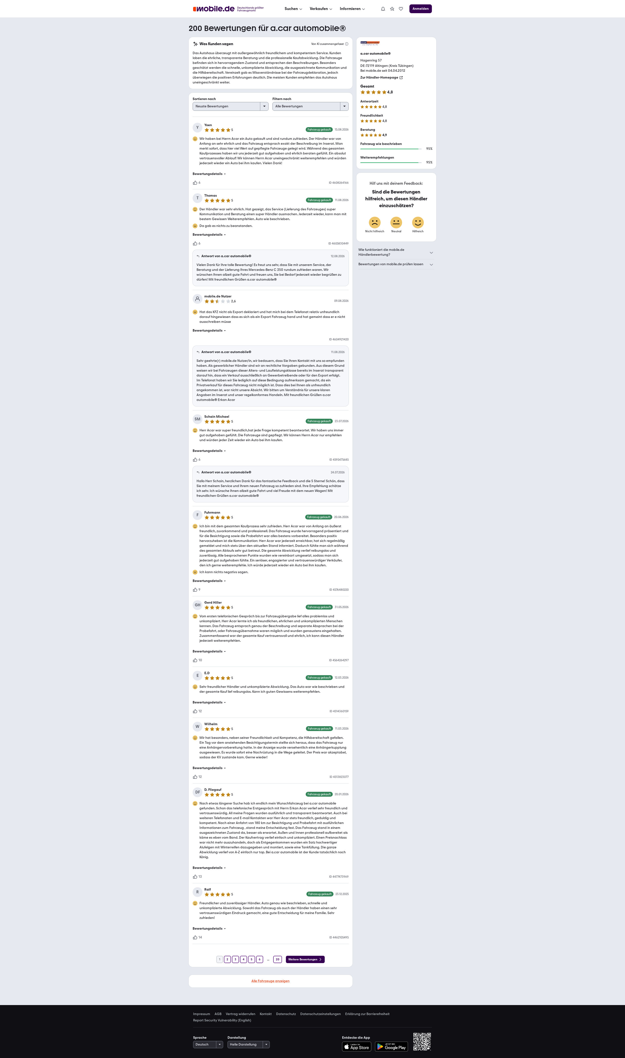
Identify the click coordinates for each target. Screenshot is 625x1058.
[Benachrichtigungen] (382, 8)
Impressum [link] (201, 1014)
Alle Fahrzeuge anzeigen (270, 981)
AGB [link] (218, 1014)
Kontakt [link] (266, 1014)
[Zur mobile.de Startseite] (232, 9)
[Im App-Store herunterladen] (358, 1046)
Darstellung (237, 1038)
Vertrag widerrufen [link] (240, 1014)
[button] (271, 174)
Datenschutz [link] (286, 1014)
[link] (392, 9)
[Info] (347, 44)
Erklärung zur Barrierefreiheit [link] (367, 1014)
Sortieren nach (204, 99)
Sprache (200, 1038)
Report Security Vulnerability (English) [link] (222, 1020)
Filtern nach (281, 99)
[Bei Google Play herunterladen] (391, 1046)
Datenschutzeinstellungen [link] (320, 1014)
